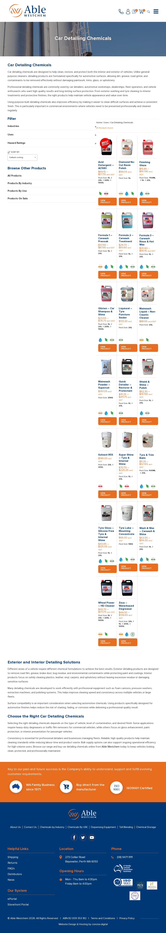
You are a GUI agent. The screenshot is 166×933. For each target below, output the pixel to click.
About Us (15, 827)
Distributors (15, 874)
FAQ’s (11, 868)
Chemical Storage (146, 827)
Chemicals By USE (78, 827)
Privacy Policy (127, 918)
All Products (15, 176)
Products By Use (17, 191)
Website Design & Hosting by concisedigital (83, 924)
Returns (12, 863)
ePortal (12, 899)
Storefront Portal (18, 904)
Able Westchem (110, 746)
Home (99, 122)
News (11, 880)
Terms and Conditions (103, 918)
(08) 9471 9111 (125, 857)
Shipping (13, 857)
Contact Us (30, 827)
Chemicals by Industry (52, 827)
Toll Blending (126, 827)
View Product (105, 201)
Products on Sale (18, 198)
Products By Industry (20, 183)
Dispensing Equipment (103, 827)
